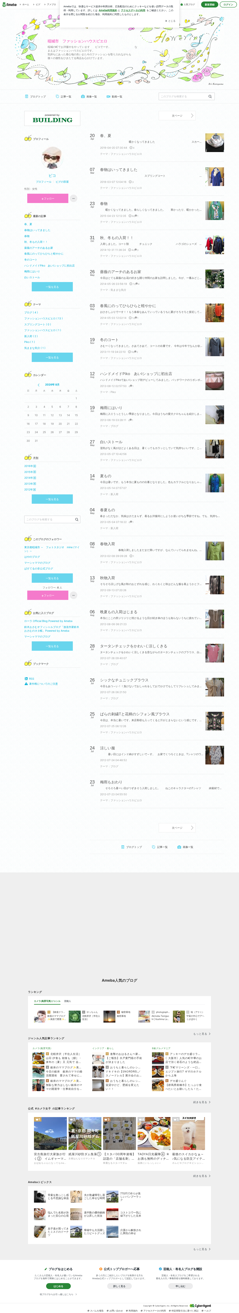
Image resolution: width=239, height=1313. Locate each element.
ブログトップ (38, 96)
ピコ (52, 175)
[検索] (210, 96)
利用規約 (133, 1310)
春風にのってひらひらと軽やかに (43, 253)
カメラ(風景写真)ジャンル (47, 1001)
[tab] (47, 1001)
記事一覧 (66, 96)
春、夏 (30, 224)
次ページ (177, 115)
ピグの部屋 (62, 181)
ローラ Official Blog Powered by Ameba (48, 621)
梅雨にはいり (32, 271)
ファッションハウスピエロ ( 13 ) (43, 318)
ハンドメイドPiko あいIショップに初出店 (49, 265)
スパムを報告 (97, 1310)
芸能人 (67, 1001)
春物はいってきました (37, 230)
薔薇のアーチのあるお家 (38, 247)
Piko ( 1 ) (29, 341)
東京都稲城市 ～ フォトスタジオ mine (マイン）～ (52, 549)
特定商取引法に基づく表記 (185, 1310)
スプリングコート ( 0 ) (37, 324)
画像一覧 (91, 96)
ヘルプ (207, 1310)
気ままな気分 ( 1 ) (34, 347)
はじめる (58, 1286)
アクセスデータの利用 (154, 1310)
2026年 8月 (52, 384)
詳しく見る (119, 1286)
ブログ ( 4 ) (31, 312)
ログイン (228, 4)
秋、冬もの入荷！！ (36, 241)
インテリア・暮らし (103, 1048)
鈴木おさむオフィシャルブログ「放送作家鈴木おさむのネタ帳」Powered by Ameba (51, 628)
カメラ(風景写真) (41, 1048)
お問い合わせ (116, 1310)
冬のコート (30, 259)
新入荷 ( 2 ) (31, 336)
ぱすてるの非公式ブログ (38, 568)
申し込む (180, 1286)
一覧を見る (52, 286)
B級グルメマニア (161, 1048)
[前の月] (38, 385)
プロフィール (44, 181)
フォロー (49, 198)
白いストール (32, 277)
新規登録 (210, 4)
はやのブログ (32, 556)
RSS (31, 678)
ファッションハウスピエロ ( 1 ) (42, 330)
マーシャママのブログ (37, 562)
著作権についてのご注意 (43, 683)
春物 (33, 236)
